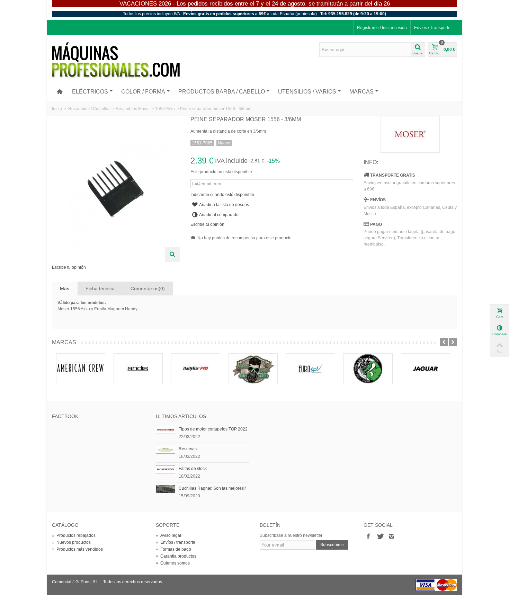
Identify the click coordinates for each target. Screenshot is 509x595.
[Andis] (138, 368)
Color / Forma (143, 92)
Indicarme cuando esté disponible (222, 194)
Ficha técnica (100, 288)
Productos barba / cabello (221, 92)
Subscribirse (332, 544)
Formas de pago (173, 549)
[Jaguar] (425, 368)
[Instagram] (391, 536)
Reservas (188, 448)
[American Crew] (80, 368)
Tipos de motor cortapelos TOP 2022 (213, 429)
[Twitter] (379, 536)
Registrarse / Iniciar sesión (382, 27)
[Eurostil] (310, 368)
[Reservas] (165, 449)
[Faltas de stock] (165, 469)
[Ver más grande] (172, 254)
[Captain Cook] (253, 368)
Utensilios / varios (307, 92)
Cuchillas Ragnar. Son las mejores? (212, 488)
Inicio (57, 108)
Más (64, 288)
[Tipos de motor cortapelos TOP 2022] (165, 429)
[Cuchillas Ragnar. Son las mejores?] (165, 489)
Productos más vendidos (77, 549)
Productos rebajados (74, 535)
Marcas (361, 92)
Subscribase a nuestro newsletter (291, 535)
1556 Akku (165, 108)
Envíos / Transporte (432, 27)
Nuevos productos (71, 542)
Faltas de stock (193, 468)
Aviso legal (168, 535)
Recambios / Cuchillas (89, 108)
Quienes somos (173, 563)
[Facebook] (368, 536)
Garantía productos (176, 556)
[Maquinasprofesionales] (116, 60)
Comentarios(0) (148, 288)
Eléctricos (90, 92)
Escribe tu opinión (69, 267)
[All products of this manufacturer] (410, 134)
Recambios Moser (133, 108)
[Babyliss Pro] (195, 368)
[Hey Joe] (368, 368)
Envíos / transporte (175, 542)
